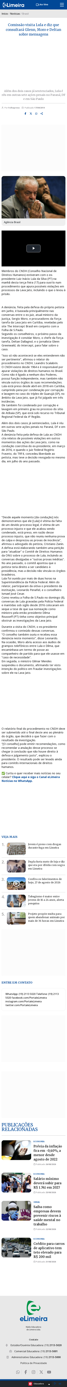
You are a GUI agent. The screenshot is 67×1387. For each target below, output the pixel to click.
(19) (53, 1345)
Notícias (15, 13)
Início (5, 13)
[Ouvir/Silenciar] (60, 1384)
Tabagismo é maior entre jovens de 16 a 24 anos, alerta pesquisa (46, 900)
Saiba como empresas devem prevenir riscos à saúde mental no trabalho (47, 1215)
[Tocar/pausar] (55, 1384)
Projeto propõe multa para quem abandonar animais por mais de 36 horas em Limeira (46, 917)
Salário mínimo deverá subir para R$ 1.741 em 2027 (47, 1183)
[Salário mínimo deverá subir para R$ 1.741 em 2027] (16, 1182)
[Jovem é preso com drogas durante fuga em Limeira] (16, 848)
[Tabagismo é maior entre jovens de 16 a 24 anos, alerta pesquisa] (16, 901)
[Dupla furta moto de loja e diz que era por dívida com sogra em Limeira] (16, 866)
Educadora (39, 1383)
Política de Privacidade (33, 1363)
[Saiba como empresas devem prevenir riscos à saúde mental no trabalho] (16, 1211)
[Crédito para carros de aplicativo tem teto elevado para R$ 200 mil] (16, 1247)
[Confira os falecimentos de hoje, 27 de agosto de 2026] (16, 883)
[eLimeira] (33, 1310)
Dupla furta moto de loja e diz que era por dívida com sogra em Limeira (46, 865)
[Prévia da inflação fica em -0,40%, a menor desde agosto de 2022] (16, 1150)
